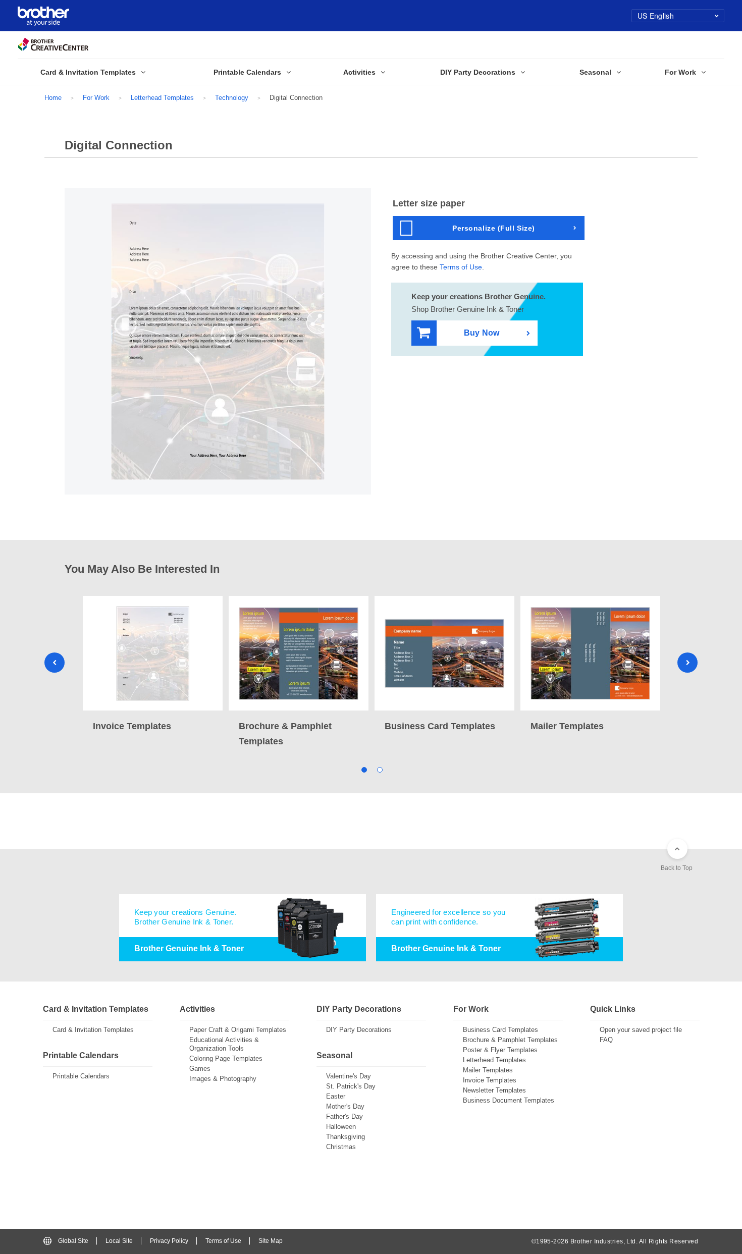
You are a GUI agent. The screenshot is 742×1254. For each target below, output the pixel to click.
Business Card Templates (500, 1029)
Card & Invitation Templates (93, 1029)
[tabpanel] (153, 665)
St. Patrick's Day (351, 1086)
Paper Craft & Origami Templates (237, 1029)
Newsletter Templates (494, 1090)
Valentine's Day (348, 1076)
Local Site (119, 1240)
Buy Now (481, 333)
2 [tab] (379, 769)
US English (656, 16)
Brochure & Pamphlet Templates (510, 1040)
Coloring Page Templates (225, 1058)
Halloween (341, 1126)
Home (53, 97)
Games (199, 1068)
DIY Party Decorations (359, 1029)
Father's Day (344, 1116)
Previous (54, 662)
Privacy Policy (169, 1240)
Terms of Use (461, 267)
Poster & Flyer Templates (500, 1050)
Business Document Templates (508, 1100)
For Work (96, 97)
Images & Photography (222, 1078)
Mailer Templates (488, 1070)
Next (687, 662)
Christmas (341, 1147)
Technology (231, 97)
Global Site (73, 1240)
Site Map (270, 1240)
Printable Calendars (81, 1076)
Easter (335, 1096)
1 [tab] (363, 769)
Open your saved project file (641, 1029)
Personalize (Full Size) (493, 228)
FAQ (606, 1040)
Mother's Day (345, 1106)
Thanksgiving (345, 1136)
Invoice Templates (489, 1080)
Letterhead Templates (162, 97)
